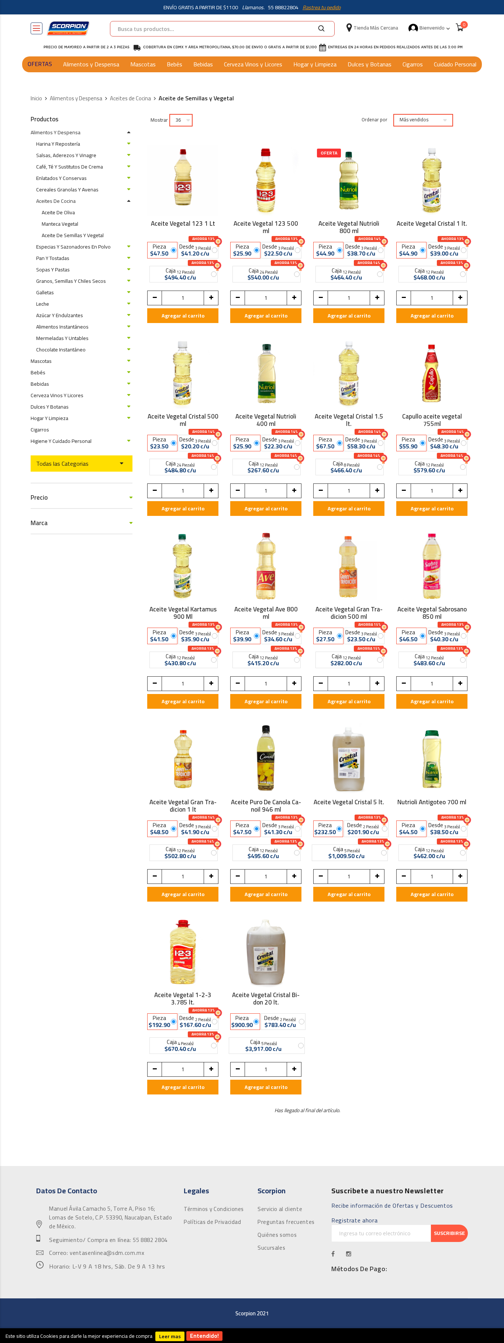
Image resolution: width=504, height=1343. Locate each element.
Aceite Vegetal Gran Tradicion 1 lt (183, 805)
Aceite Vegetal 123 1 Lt (183, 224)
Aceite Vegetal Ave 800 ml (266, 612)
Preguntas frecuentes (286, 1222)
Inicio (36, 98)
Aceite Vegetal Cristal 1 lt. (432, 224)
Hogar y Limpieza (314, 64)
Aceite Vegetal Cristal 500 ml (183, 420)
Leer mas (170, 1336)
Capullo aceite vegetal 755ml (432, 420)
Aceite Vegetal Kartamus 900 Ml (183, 612)
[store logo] (68, 28)
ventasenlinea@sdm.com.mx (107, 1253)
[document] (252, 1335)
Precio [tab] (39, 497)
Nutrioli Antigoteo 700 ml (431, 803)
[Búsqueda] (321, 28)
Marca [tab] (39, 523)
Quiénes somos (277, 1235)
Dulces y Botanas (369, 64)
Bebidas (203, 64)
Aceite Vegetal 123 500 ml (266, 227)
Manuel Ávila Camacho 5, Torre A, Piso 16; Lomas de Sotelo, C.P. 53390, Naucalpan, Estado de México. (110, 1217)
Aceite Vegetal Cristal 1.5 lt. (349, 420)
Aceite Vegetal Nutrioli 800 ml (348, 227)
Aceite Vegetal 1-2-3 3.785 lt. (182, 998)
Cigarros (413, 64)
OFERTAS (40, 63)
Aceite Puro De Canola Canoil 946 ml (266, 805)
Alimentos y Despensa (91, 64)
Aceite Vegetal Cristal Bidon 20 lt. (266, 998)
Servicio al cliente (280, 1209)
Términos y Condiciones (214, 1209)
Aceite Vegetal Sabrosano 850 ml (432, 612)
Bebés (174, 64)
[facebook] (333, 1253)
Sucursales (271, 1247)
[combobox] (222, 28)
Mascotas (143, 64)
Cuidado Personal (455, 64)
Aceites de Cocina (130, 98)
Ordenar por (374, 120)
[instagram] (349, 1253)
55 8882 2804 (150, 1240)
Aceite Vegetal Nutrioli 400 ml (265, 420)
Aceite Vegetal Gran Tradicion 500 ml (349, 612)
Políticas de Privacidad (212, 1222)
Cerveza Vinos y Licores (253, 64)
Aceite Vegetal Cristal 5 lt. (349, 803)
